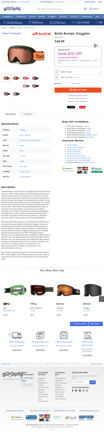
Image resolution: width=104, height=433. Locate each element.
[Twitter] (76, 391)
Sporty (22, 161)
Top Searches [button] (53, 429)
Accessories (87, 16)
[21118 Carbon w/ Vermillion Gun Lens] (35, 86)
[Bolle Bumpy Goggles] (7, 78)
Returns (41, 380)
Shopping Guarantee (78, 95)
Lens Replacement (43, 400)
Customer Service (88, 162)
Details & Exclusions (85, 60)
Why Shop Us (43, 396)
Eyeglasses (8, 16)
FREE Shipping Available (14, 411)
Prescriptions (42, 383)
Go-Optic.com (36, 425)
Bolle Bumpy (28, 27)
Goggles (52, 16)
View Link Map (25, 171)
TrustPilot (57, 418)
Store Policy (59, 394)
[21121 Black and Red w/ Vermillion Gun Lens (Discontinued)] (7, 93)
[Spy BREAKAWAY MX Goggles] (15, 290)
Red (39, 140)
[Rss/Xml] (87, 391)
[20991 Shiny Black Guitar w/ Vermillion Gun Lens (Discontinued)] (16, 78)
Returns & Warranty (73, 151)
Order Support (43, 394)
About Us (58, 385)
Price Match (90, 137)
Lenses (32, 16)
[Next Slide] (48, 55)
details (86, 126)
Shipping (41, 378)
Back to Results (12, 34)
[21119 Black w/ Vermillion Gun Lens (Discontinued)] (16, 93)
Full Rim (22, 156)
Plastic (22, 145)
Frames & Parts (43, 387)
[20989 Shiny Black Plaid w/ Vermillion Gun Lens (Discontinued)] (35, 78)
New (97, 16)
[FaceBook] (72, 391)
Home (4, 27)
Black (22, 140)
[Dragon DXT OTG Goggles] (68, 290)
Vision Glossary (60, 399)
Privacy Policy (60, 390)
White (35, 140)
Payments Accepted (74, 154)
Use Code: (61, 58)
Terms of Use (59, 392)
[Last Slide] (4, 55)
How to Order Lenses (74, 149)
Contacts (74, 16)
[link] (97, 169)
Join (92, 382)
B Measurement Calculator (76, 160)
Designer (28, 114)
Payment (41, 392)
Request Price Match (78, 98)
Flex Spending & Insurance (76, 156)
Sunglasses (21, 16)
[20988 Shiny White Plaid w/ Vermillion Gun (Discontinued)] (26, 86)
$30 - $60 (23, 166)
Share (100, 27)
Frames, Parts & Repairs (75, 147)
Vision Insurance (61, 383)
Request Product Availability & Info (79, 158)
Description (10, 114)
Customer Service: (9, 2)
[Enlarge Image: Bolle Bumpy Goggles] (27, 55)
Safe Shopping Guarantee (89, 411)
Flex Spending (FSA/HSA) (60, 379)
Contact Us (59, 387)
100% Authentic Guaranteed (64, 411)
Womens (28, 135)
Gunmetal (28, 140)
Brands (42, 16)
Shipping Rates (72, 145)
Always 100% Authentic (78, 101)
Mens (22, 135)
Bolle (19, 27)
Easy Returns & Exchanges (39, 411)
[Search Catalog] (38, 9)
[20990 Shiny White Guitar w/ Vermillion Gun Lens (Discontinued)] (26, 78)
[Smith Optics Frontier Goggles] (42, 290)
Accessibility (59, 396)
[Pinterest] (80, 391)
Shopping (41, 390)
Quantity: (58, 83)
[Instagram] (83, 391)
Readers (62, 16)
